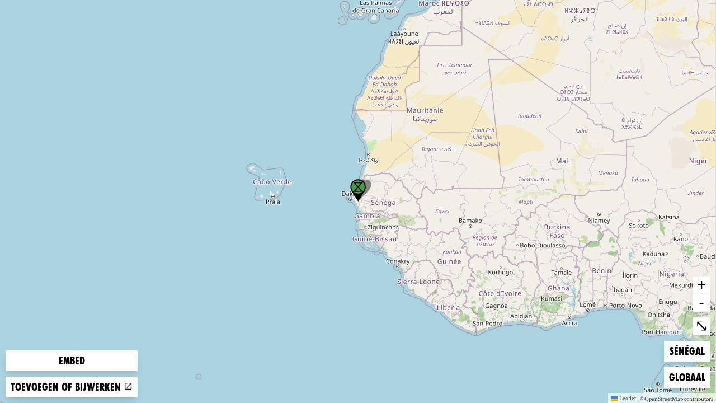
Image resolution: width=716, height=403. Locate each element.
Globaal (686, 377)
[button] (358, 190)
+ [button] (701, 284)
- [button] (701, 302)
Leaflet (627, 398)
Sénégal (687, 351)
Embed (72, 361)
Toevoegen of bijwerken (67, 387)
